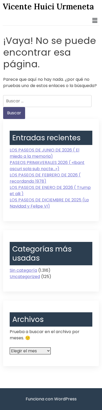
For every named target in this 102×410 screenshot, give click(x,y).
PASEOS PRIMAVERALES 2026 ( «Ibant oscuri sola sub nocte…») (47, 166)
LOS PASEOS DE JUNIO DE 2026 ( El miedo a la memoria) (44, 153)
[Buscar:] (47, 101)
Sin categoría (23, 270)
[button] (94, 20)
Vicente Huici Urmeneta (48, 6)
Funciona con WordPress (51, 399)
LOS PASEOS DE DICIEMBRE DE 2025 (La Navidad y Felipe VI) (49, 203)
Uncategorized (25, 277)
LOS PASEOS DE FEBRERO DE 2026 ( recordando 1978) (45, 178)
